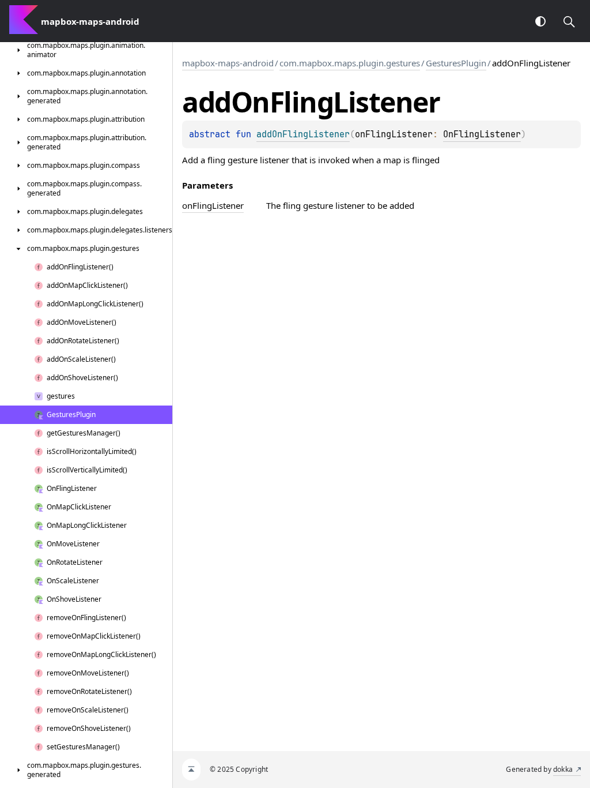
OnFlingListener (482, 134)
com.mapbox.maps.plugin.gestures (349, 63)
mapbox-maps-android (228, 63)
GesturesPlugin (456, 63)
